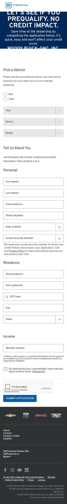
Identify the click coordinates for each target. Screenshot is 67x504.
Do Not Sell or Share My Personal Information (23, 477)
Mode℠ (7, 456)
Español (7, 438)
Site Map (51, 477)
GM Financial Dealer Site (16, 451)
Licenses (42, 480)
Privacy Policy (17, 251)
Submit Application (20, 398)
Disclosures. (38, 371)
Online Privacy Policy (14, 480)
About (6, 430)
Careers (7, 433)
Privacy (30, 480)
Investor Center (11, 436)
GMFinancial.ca (11, 454)
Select (9, 319)
